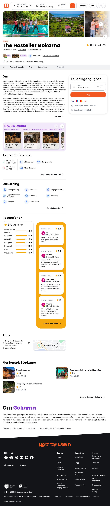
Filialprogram (96, 485)
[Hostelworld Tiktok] (32, 457)
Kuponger (57, 496)
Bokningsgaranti (80, 468)
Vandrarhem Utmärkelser (79, 474)
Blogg (77, 463)
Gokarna (6, 50)
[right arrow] (62, 126)
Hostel (5, 41)
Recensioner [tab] (42, 67)
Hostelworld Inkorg (96, 490)
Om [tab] (4, 67)
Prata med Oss (62, 479)
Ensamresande (80, 479)
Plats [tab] (31, 67)
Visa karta (22, 50)
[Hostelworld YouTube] (21, 457)
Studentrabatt (79, 485)
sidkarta (96, 496)
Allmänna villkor (44, 496)
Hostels (59, 457)
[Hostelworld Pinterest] (26, 457)
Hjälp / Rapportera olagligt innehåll (62, 486)
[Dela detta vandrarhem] (105, 37)
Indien (13, 50)
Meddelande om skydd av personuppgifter (20, 496)
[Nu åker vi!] (72, 5)
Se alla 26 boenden (51, 56)
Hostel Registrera (96, 479)
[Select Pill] (98, 6)
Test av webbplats (83, 496)
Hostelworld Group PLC (96, 457)
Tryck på (95, 463)
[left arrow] (56, 126)
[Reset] (30, 5)
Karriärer (95, 468)
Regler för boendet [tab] (17, 67)
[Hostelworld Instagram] (16, 457)
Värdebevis (68, 496)
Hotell (59, 463)
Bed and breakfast (60, 468)
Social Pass (79, 457)
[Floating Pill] (101, 24)
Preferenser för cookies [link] (12, 502)
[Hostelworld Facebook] (6, 457)
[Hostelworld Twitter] (11, 457)
